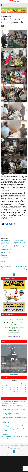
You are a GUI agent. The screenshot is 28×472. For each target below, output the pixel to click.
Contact (23, 447)
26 (10, 392)
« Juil (2, 395)
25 (6, 392)
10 (2, 387)
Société (5, 15)
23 (25, 390)
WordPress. (24, 454)
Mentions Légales (6, 447)
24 (2, 392)
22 (21, 390)
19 (10, 390)
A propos (19, 447)
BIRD (19, 448)
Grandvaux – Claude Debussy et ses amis (6, 267)
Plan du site (13, 447)
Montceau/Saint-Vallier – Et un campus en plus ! (21, 267)
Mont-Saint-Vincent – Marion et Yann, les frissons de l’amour (6, 242)
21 (17, 390)
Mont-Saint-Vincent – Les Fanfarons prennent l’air (19, 242)
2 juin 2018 (4, 28)
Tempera (19, 454)
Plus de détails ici (14, 374)
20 (14, 390)
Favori (3, 261)
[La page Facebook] (14, 274)
